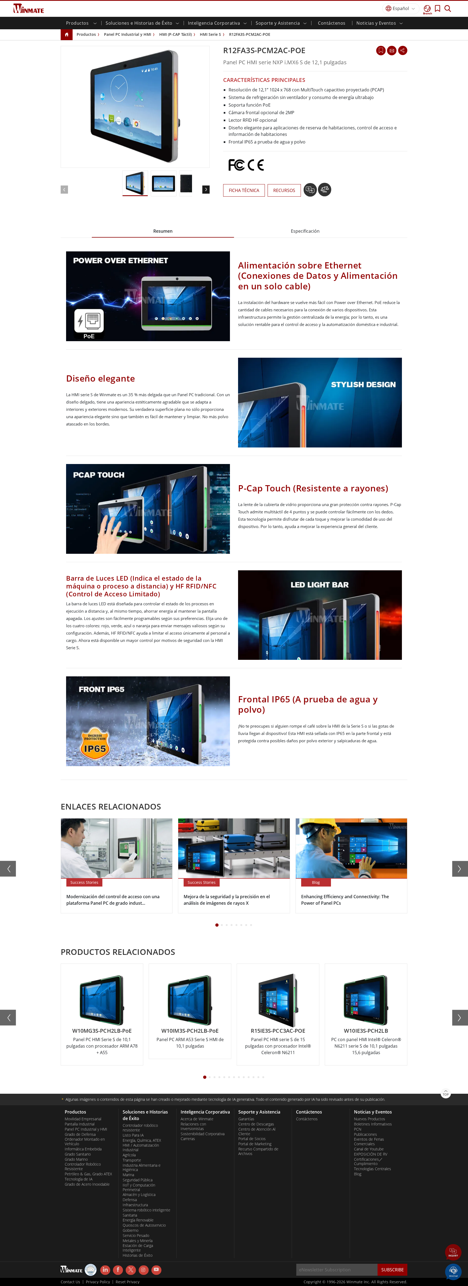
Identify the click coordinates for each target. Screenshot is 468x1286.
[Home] (66, 34)
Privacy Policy (98, 1282)
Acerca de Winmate (197, 1119)
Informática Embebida (83, 1149)
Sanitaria (130, 1215)
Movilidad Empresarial (83, 1119)
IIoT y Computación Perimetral (139, 1187)
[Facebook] (118, 1270)
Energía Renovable (138, 1220)
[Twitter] (130, 1270)
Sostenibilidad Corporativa (203, 1133)
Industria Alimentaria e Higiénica (142, 1167)
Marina (128, 1174)
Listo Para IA (133, 1135)
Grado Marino (76, 1159)
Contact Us (70, 1282)
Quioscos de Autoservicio (144, 1225)
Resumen (163, 231)
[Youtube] (156, 1270)
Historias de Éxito (137, 1255)
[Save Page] (381, 50)
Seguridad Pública (137, 1180)
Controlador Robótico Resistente (83, 1166)
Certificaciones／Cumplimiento (368, 1161)
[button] (453, 1252)
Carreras (188, 1138)
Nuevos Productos (369, 1119)
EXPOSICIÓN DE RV (370, 1154)
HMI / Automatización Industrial (141, 1147)
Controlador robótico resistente (140, 1128)
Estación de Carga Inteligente (138, 1248)
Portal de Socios (252, 1138)
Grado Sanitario (78, 1154)
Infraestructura (135, 1204)
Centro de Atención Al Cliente (256, 1131)
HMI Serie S (210, 34)
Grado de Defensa (80, 1134)
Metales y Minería (137, 1240)
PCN (357, 1129)
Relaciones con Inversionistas (193, 1126)
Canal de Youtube (369, 1149)
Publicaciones (365, 1134)
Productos (86, 34)
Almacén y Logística (139, 1194)
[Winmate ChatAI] (453, 1271)
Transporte (132, 1160)
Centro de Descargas (256, 1124)
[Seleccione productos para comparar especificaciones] (324, 192)
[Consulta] (392, 50)
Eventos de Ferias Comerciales (369, 1141)
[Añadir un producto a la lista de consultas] (311, 192)
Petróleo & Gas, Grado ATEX (88, 1174)
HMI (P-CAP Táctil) (175, 34)
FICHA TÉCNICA (244, 190)
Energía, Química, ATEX (142, 1140)
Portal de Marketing (254, 1143)
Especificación (305, 231)
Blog (357, 1174)
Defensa (130, 1199)
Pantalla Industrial (80, 1124)
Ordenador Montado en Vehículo (85, 1141)
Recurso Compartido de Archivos (258, 1151)
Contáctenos (332, 23)
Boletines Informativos (373, 1124)
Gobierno (130, 1230)
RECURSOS (284, 190)
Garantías (246, 1119)
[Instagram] (143, 1270)
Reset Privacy (127, 1282)
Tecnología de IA (78, 1179)
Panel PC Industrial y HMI (127, 34)
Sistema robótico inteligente (146, 1210)
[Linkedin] (105, 1270)
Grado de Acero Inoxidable (87, 1184)
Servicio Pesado (136, 1235)
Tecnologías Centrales (372, 1168)
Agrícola (129, 1155)
